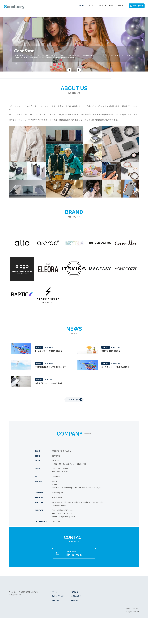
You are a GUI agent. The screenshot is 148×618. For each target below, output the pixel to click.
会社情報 (55, 600)
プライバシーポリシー (132, 609)
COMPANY (102, 6)
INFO (111, 6)
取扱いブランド (58, 596)
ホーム (54, 592)
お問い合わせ (76, 596)
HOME (82, 6)
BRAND (91, 6)
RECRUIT (120, 6)
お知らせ (74, 592)
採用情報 (74, 600)
